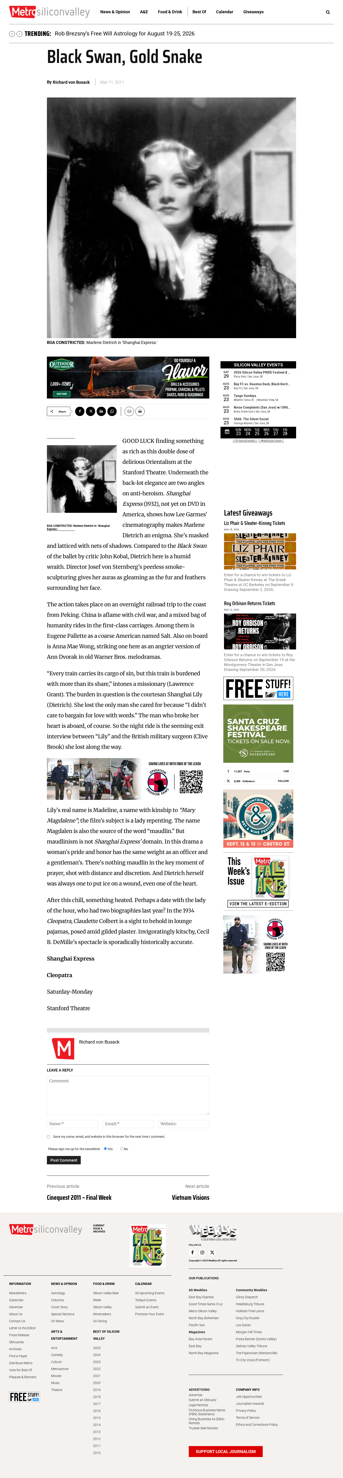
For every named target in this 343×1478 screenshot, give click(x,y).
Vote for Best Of (20, 1370)
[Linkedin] (101, 411)
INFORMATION (20, 1284)
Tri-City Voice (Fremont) (253, 1360)
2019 (97, 1390)
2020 (97, 1383)
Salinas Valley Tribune (251, 1346)
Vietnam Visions (190, 1197)
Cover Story (59, 1307)
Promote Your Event (149, 1314)
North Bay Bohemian (204, 1318)
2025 (97, 1348)
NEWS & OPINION (64, 1284)
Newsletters (17, 1293)
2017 (97, 1404)
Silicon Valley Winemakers (102, 1310)
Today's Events (145, 1300)
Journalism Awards (250, 1403)
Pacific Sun (197, 1325)
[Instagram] (202, 1252)
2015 (97, 1418)
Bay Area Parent (200, 1339)
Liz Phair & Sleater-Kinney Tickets (254, 523)
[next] (19, 34)
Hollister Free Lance (250, 1311)
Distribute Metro (20, 1363)
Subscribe (16, 1300)
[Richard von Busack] (63, 1048)
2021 (97, 1376)
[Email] (127, 411)
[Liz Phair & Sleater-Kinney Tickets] (260, 551)
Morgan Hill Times (249, 1332)
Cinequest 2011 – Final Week (79, 1197)
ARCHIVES (99, 1228)
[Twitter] (90, 411)
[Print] (140, 411)
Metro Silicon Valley (203, 1311)
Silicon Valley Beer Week (106, 1296)
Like (286, 771)
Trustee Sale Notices (203, 1428)
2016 (97, 1411)
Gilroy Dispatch (247, 1297)
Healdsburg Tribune (250, 1304)
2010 (97, 1453)
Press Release (19, 1335)
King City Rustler (248, 1318)
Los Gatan (243, 1325)
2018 (97, 1397)
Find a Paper (18, 1356)
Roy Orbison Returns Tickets (249, 603)
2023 (97, 1362)
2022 (97, 1369)
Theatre (56, 1390)
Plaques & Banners (22, 1377)
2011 (97, 1446)
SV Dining (100, 1321)
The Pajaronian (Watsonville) (256, 1353)
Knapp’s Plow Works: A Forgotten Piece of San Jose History (129, 33)
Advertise (16, 1307)
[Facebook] (79, 411)
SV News (57, 1321)
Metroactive (59, 1369)
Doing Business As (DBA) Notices (206, 1421)
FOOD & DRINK (104, 1284)
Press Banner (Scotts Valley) (256, 1339)
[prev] (12, 34)
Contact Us (17, 1321)
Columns (57, 1300)
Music (55, 1383)
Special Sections (62, 1314)
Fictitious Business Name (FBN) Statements (207, 1412)
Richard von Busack (71, 82)
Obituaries (16, 1342)
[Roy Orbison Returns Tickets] (260, 632)
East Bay (195, 1346)
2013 (97, 1432)
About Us (15, 1314)
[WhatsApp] (112, 411)
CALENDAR (143, 1284)
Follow (283, 781)
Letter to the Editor (22, 1328)
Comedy (57, 1355)
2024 (97, 1355)
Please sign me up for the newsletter (74, 1149)
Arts (54, 1348)
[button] (328, 12)
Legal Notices (198, 1405)
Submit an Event (147, 1307)
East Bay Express (201, 1297)
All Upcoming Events (149, 1293)
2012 (97, 1439)
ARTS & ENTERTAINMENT (64, 1335)
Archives (15, 1349)
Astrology (58, 1293)
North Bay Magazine (203, 1353)
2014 (97, 1425)
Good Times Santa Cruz (206, 1304)
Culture (56, 1362)
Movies (56, 1376)
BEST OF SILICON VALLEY (106, 1335)
